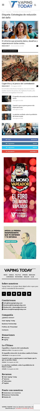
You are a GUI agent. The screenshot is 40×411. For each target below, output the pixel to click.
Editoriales (7, 381)
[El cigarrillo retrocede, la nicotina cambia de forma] (6, 99)
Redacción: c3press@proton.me (14, 307)
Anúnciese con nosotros (12, 393)
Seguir (35, 143)
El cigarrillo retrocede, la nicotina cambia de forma (19, 353)
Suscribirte (33, 151)
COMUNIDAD (5, 355)
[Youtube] (29, 294)
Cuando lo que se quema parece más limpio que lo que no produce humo (19, 359)
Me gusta (34, 139)
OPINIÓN (4, 369)
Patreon (6, 338)
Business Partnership (11, 395)
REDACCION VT (6, 46)
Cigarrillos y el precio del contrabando (18, 83)
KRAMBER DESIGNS (21, 408)
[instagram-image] (8, 129)
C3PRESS (31, 408)
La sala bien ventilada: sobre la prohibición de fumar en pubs (18, 366)
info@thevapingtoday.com (12, 303)
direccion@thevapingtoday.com (14, 309)
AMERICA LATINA (6, 350)
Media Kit (7, 397)
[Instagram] (9, 294)
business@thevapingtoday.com (14, 305)
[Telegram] (19, 294)
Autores (6, 379)
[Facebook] (4, 294)
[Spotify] (14, 294)
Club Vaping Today (10, 377)
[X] (24, 294)
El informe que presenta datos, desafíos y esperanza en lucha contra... (20, 42)
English (6, 383)
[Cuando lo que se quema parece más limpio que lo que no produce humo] (6, 108)
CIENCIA (4, 362)
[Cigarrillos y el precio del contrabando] (20, 68)
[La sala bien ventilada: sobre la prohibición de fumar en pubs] (6, 117)
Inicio (3, 12)
